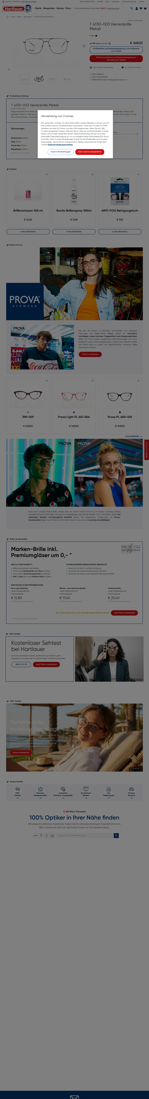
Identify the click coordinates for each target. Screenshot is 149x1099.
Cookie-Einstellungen (61, 152)
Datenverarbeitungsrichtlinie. (60, 145)
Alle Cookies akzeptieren (90, 152)
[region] (75, 134)
